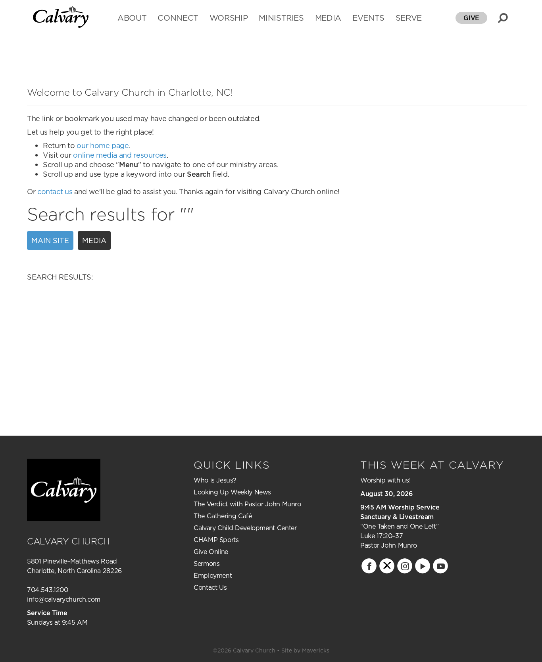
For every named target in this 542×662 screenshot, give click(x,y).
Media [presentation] (94, 240)
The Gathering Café (223, 515)
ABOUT (131, 18)
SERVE (409, 18)
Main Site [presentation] (50, 240)
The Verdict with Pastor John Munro (247, 504)
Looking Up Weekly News (232, 492)
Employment (213, 575)
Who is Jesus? (215, 480)
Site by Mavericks (305, 650)
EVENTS (368, 18)
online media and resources (120, 155)
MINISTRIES (281, 18)
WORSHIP (228, 18)
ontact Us (212, 587)
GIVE (471, 18)
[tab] (52, 240)
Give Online (211, 551)
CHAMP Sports (216, 539)
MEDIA (328, 18)
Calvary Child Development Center (245, 527)
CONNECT (178, 18)
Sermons (206, 563)
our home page (103, 146)
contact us (54, 192)
